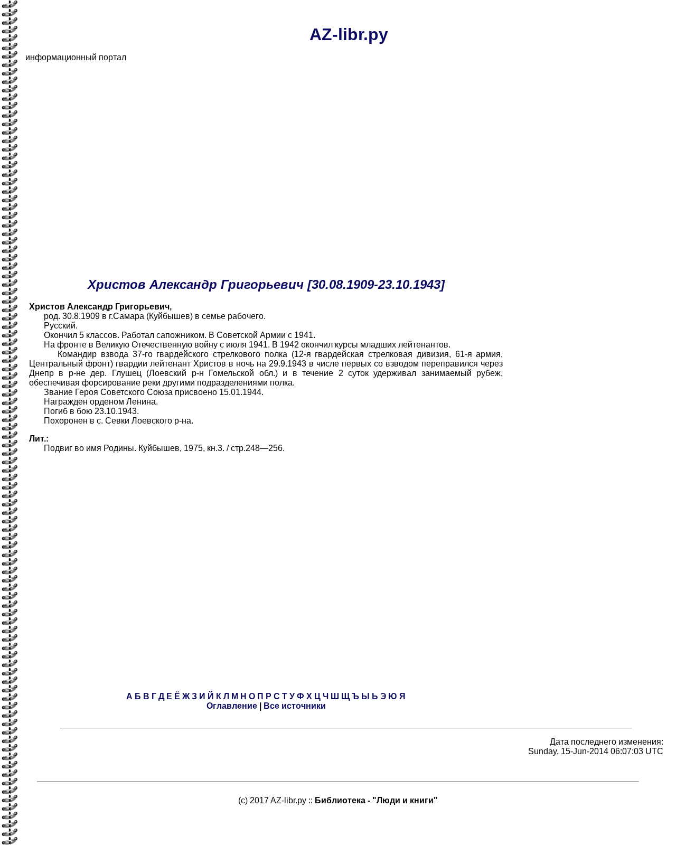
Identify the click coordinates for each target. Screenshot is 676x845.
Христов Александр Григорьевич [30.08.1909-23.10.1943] (266, 284)
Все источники (295, 705)
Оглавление (231, 705)
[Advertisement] (342, 145)
